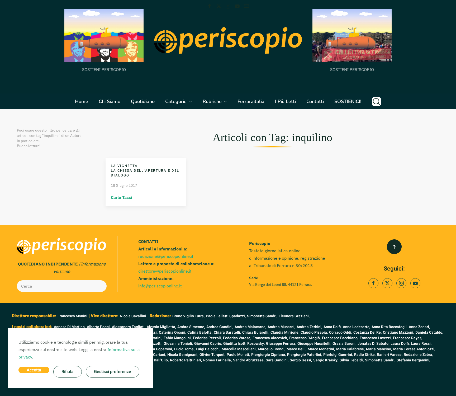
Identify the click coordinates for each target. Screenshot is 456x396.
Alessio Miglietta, (161, 327)
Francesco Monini (72, 316)
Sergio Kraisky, (325, 360)
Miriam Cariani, (153, 354)
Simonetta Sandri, (262, 316)
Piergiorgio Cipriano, (268, 354)
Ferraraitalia (251, 101)
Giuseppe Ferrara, (281, 343)
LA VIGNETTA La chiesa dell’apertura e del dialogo (145, 170)
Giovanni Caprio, (208, 343)
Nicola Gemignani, (182, 354)
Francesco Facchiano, (340, 338)
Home (81, 101)
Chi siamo (109, 101)
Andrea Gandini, (219, 327)
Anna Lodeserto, (356, 327)
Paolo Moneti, (238, 354)
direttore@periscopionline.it (165, 271)
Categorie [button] (176, 101)
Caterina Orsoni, (172, 332)
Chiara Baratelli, (227, 332)
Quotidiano (143, 101)
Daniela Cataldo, (429, 332)
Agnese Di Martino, (70, 327)
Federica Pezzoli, (207, 338)
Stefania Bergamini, (413, 360)
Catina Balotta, (199, 332)
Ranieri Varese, (389, 354)
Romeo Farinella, (217, 360)
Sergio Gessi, (301, 360)
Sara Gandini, (277, 360)
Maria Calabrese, (350, 349)
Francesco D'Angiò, (305, 338)
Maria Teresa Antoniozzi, (414, 349)
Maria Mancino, (379, 349)
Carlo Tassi (121, 197)
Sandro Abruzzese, (248, 360)
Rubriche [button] (212, 101)
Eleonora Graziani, (294, 316)
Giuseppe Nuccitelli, (314, 343)
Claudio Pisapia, (314, 332)
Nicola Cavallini (133, 316)
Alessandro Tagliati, (128, 327)
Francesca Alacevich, (270, 338)
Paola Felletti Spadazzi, (226, 316)
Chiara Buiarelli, (255, 332)
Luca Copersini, (160, 349)
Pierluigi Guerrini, (338, 354)
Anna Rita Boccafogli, (389, 327)
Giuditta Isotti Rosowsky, (244, 343)
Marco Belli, (296, 349)
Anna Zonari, (419, 327)
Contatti (315, 101)
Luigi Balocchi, (208, 349)
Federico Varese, (237, 338)
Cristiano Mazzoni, (398, 332)
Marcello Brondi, (271, 349)
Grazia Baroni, (344, 343)
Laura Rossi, (421, 343)
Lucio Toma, (184, 349)
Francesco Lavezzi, (376, 338)
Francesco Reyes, (407, 338)
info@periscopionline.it (160, 285)
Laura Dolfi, (400, 343)
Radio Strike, (365, 354)
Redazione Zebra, (418, 354)
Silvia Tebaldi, (352, 360)
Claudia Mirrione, (284, 332)
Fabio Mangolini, (178, 338)
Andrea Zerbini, (309, 327)
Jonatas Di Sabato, (373, 343)
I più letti (285, 101)
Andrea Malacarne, (250, 327)
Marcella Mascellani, (239, 349)
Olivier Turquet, (212, 354)
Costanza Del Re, (367, 332)
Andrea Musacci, (281, 327)
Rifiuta (67, 372)
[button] (376, 101)
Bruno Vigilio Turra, (188, 316)
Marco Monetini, (321, 349)
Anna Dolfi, (332, 327)
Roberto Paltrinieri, (186, 360)
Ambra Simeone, (191, 327)
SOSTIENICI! (347, 101)
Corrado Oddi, (340, 332)
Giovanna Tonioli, (178, 343)
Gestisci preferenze (112, 372)
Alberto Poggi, (99, 327)
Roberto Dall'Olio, (154, 360)
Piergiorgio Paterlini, (304, 354)
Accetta (34, 370)
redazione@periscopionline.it (165, 256)
